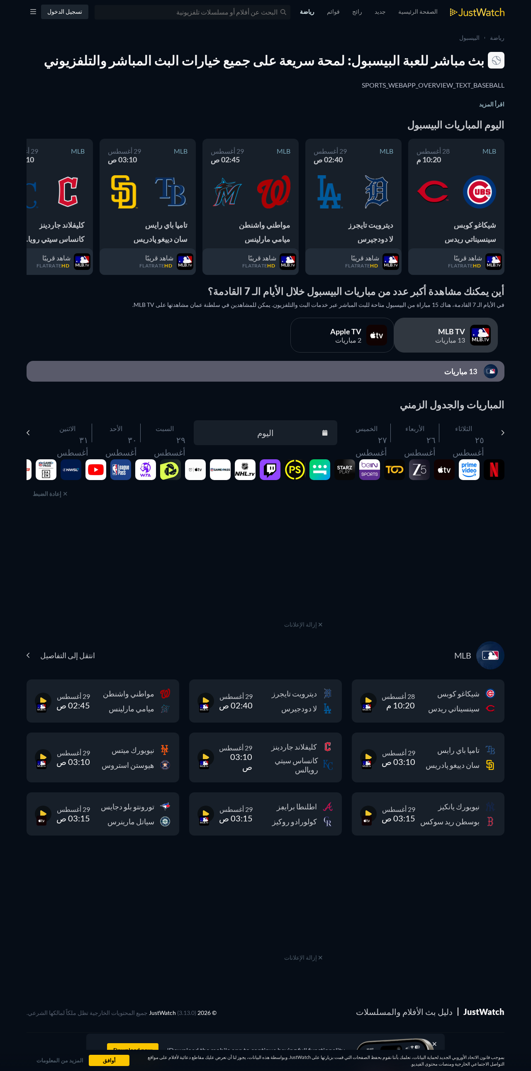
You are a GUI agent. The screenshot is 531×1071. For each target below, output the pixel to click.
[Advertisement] (303, 567)
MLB (489, 151)
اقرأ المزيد (491, 104)
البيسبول (469, 37)
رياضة (497, 37)
